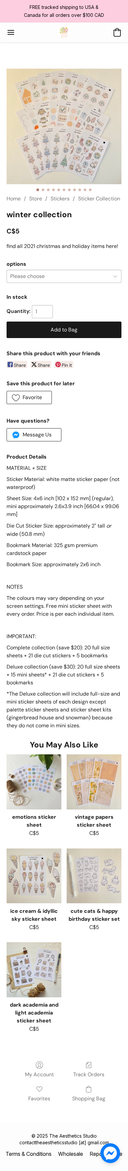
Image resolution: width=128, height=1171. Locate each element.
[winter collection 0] (64, 126)
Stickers (60, 198)
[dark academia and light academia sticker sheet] (34, 969)
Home (14, 198)
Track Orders (88, 1074)
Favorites (39, 1098)
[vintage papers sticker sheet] (94, 781)
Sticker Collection (99, 198)
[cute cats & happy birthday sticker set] (94, 876)
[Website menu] (11, 32)
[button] (64, 32)
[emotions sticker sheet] (34, 781)
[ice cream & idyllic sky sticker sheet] (34, 876)
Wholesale (70, 1154)
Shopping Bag (88, 1098)
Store (35, 198)
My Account (39, 1074)
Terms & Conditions (29, 1154)
